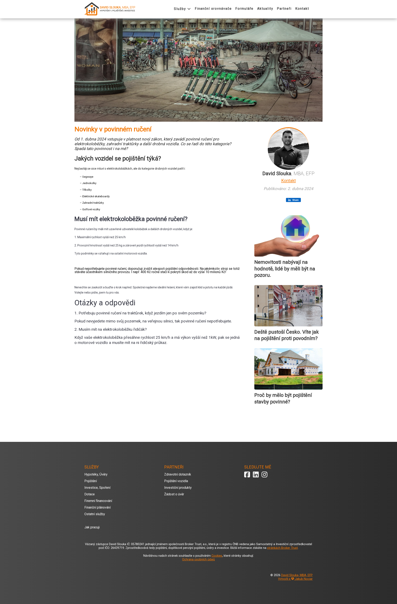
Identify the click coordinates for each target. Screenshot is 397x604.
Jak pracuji (92, 527)
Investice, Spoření (97, 488)
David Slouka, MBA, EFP (297, 575)
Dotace (89, 494)
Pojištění (90, 481)
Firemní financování (98, 501)
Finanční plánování (97, 507)
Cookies (217, 556)
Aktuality (265, 9)
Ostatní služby (94, 514)
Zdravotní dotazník (177, 474)
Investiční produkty (178, 488)
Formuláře (244, 9)
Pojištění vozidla (176, 481)
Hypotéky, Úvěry (96, 474)
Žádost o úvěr (174, 494)
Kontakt (302, 9)
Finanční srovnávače (213, 9)
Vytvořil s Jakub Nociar (295, 579)
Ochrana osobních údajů (198, 559)
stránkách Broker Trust (282, 548)
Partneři (284, 9)
